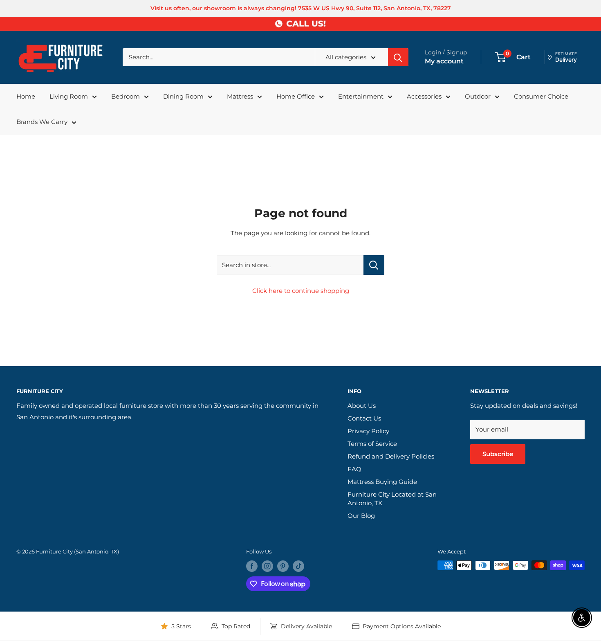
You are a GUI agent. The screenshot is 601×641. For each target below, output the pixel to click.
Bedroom (125, 96)
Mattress (240, 96)
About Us (362, 405)
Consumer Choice (541, 96)
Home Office (295, 96)
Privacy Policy (368, 431)
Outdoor (478, 96)
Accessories (424, 96)
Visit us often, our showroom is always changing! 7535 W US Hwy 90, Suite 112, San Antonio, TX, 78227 (300, 8)
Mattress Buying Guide (382, 482)
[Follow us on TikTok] (298, 566)
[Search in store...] (373, 265)
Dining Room (183, 96)
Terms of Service (372, 444)
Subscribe (497, 454)
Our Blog (361, 516)
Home (25, 96)
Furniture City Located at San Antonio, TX (392, 498)
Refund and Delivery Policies (391, 456)
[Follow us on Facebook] (252, 566)
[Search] (398, 57)
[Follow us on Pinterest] (283, 566)
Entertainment (360, 96)
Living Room (68, 96)
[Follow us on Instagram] (267, 566)
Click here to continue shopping (300, 291)
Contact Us (364, 418)
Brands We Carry (41, 122)
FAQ (354, 469)
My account (444, 61)
